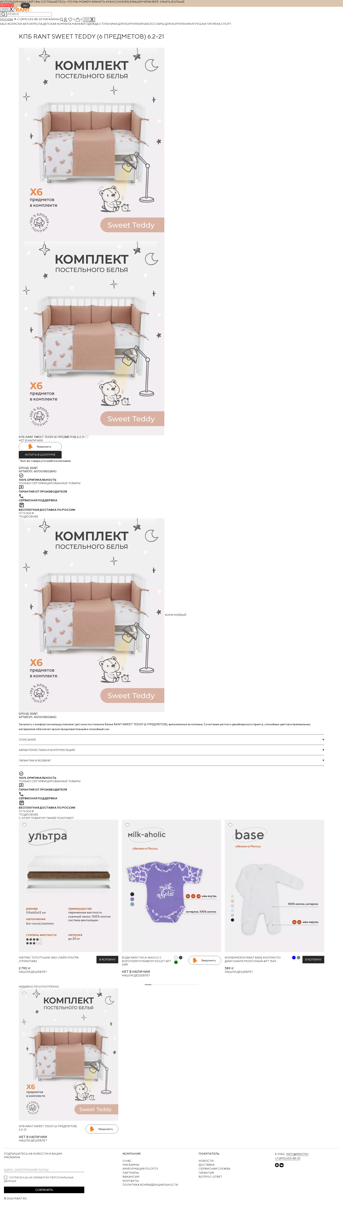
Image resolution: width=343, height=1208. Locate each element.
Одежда (92, 24)
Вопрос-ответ (210, 1176)
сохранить (44, 1190)
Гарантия (206, 1172)
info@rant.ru (297, 1154)
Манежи (79, 24)
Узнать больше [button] (172, 1)
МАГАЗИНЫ (131, 1164)
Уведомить (44, 446)
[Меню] (89, 19)
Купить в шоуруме (40, 454)
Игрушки (199, 24)
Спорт (226, 24)
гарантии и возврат (35, 760)
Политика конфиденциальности (150, 1184)
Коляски (15, 24)
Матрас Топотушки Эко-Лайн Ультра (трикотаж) (49, 959)
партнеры (131, 1172)
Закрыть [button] (7, 5)
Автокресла (33, 24)
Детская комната (57, 24)
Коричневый (175, 615)
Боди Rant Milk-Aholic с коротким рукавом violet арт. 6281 (146, 961)
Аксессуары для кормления (167, 24)
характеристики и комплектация (47, 750)
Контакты (131, 1180)
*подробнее (28, 516)
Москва (6, 19)
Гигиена (214, 24)
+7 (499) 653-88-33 (29, 19)
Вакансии (131, 1176)
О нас (127, 1160)
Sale (4, 24)
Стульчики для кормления (121, 24)
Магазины (51, 19)
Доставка (207, 1164)
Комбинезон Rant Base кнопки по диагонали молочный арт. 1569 (253, 959)
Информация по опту (140, 1168)
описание (27, 739)
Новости (206, 1160)
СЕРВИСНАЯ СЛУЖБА (214, 1168)
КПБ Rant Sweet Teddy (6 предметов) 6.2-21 (48, 1127)
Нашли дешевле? (33, 972)
